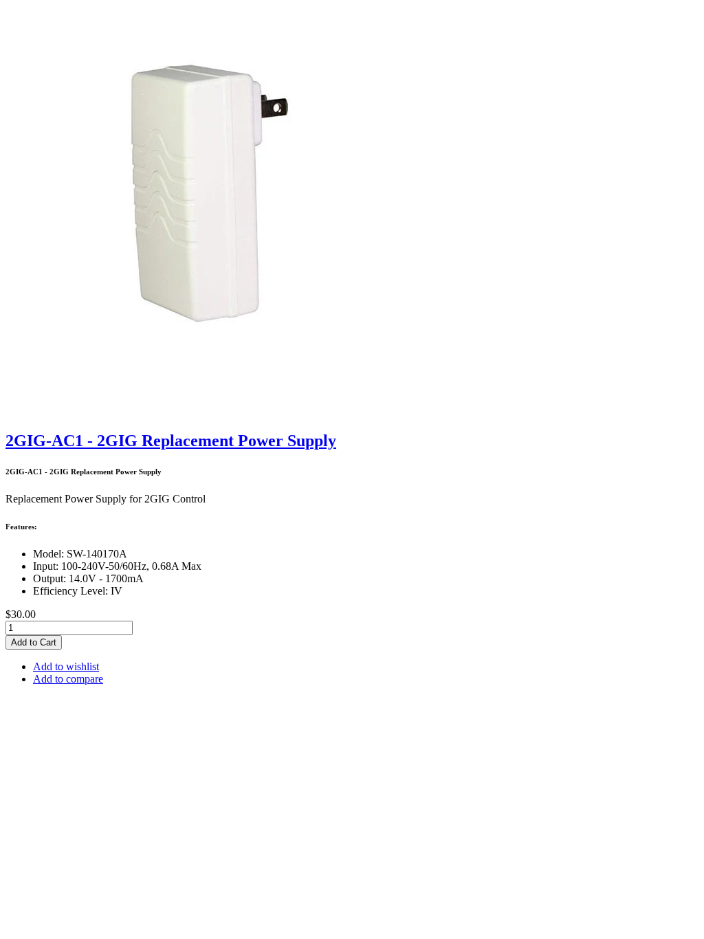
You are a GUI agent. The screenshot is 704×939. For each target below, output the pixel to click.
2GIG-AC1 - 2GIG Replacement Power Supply (171, 441)
